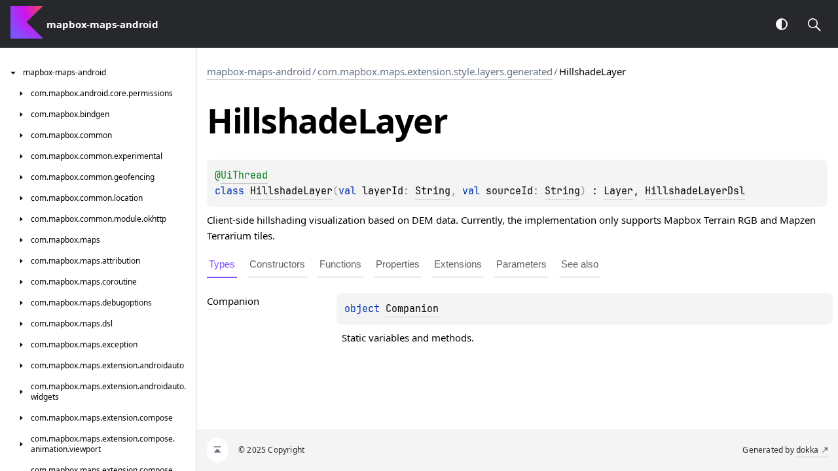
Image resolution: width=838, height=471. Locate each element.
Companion (412, 308)
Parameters (521, 264)
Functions (340, 264)
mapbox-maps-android (259, 71)
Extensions (458, 264)
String (432, 191)
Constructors (277, 264)
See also (579, 264)
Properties (398, 264)
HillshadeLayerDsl (695, 191)
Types (222, 264)
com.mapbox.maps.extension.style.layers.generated (435, 71)
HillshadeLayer (291, 191)
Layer (618, 191)
